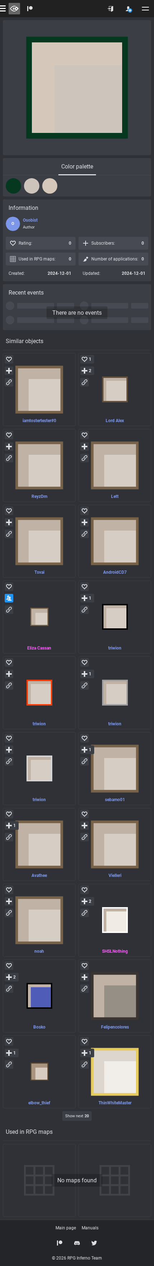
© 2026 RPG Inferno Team (77, 1258)
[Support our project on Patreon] (30, 8)
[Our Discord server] (77, 1243)
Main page (66, 1228)
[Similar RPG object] (39, 390)
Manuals (90, 1228)
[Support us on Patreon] (60, 1243)
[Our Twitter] (94, 1243)
